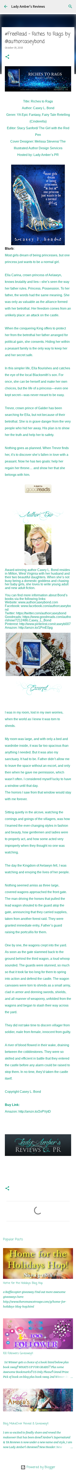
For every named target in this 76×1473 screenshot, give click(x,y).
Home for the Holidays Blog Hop (23, 1283)
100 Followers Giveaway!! (18, 1353)
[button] (7, 57)
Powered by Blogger (40, 1467)
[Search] (70, 6)
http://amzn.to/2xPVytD (34, 1111)
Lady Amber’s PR (46, 155)
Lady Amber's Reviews (28, 6)
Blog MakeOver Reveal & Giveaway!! (26, 1424)
